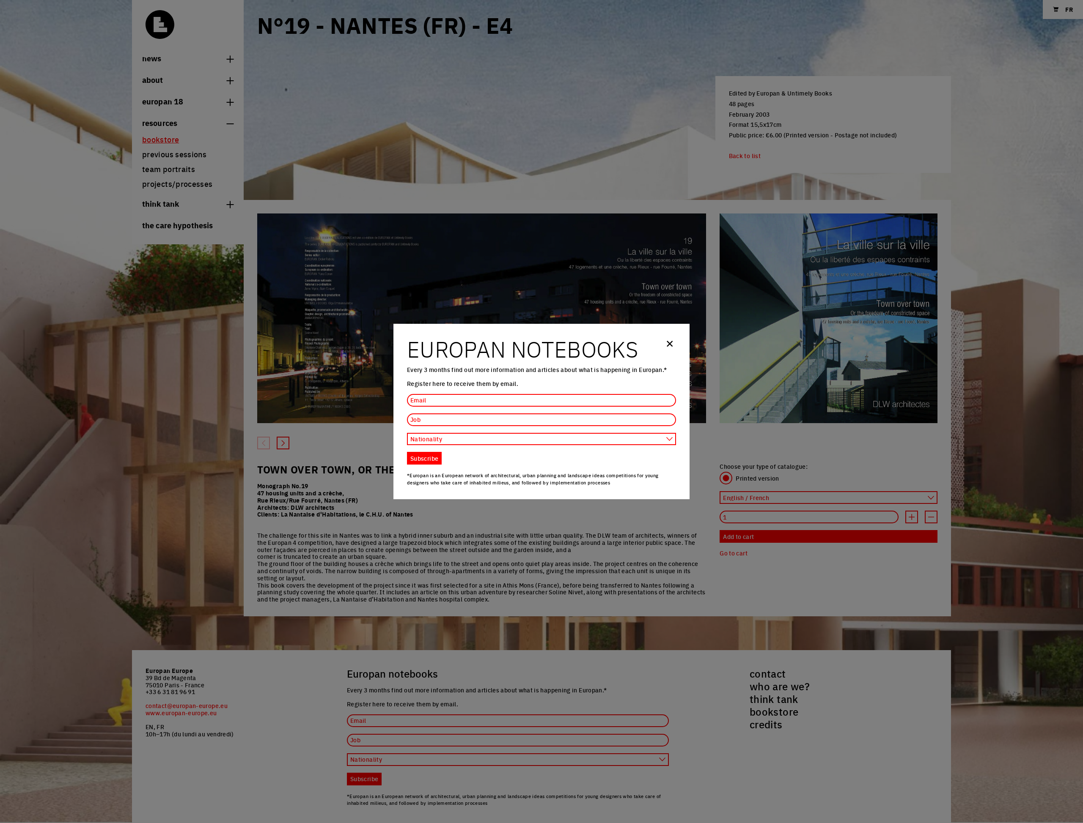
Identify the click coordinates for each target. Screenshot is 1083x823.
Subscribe (424, 458)
